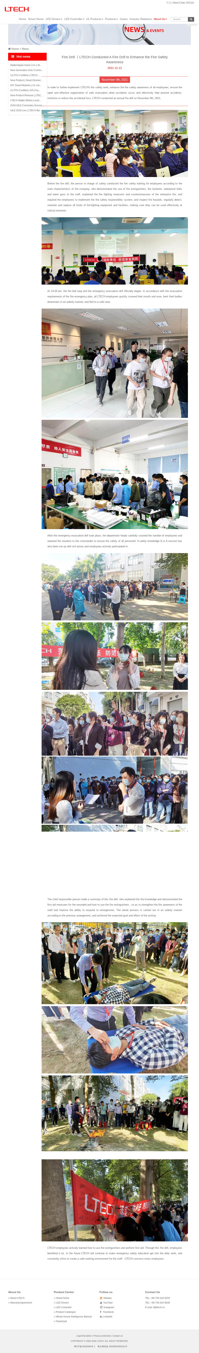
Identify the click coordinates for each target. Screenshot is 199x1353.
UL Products (93, 19)
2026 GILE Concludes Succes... (27, 105)
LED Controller (73, 19)
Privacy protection (102, 1336)
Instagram (108, 1307)
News (25, 48)
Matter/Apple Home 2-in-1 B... (25, 65)
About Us (159, 19)
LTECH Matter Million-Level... (25, 100)
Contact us (118, 1336)
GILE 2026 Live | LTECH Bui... (26, 110)
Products (110, 19)
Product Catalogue (66, 1312)
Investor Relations (141, 19)
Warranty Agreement (21, 1302)
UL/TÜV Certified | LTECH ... (25, 75)
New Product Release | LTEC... (26, 95)
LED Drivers (53, 19)
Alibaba (107, 1298)
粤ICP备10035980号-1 (84, 1346)
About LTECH (17, 1298)
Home (22, 19)
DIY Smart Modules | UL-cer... (25, 85)
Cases (124, 19)
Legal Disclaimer (84, 1336)
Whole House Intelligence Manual (74, 1316)
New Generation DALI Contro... (26, 70)
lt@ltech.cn (159, 1307)
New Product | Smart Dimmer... (26, 80)
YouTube (107, 1302)
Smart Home (36, 19)
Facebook (107, 1312)
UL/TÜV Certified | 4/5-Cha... (25, 90)
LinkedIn (107, 1316)
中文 (168, 2)
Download (61, 1321)
